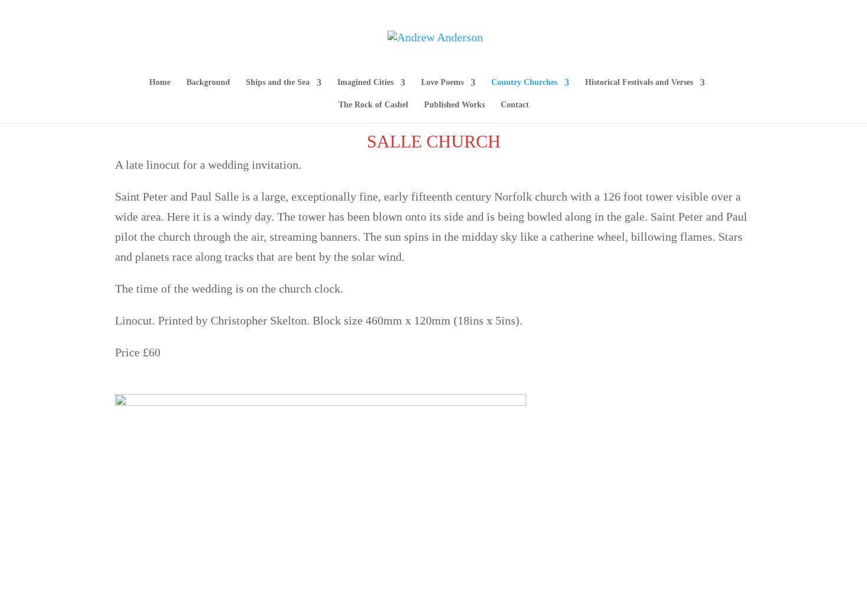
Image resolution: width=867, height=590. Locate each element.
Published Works (454, 105)
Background (208, 82)
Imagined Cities (365, 82)
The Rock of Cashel (373, 105)
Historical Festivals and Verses (639, 82)
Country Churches (524, 82)
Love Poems (442, 82)
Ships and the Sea (278, 82)
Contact (515, 105)
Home (159, 82)
